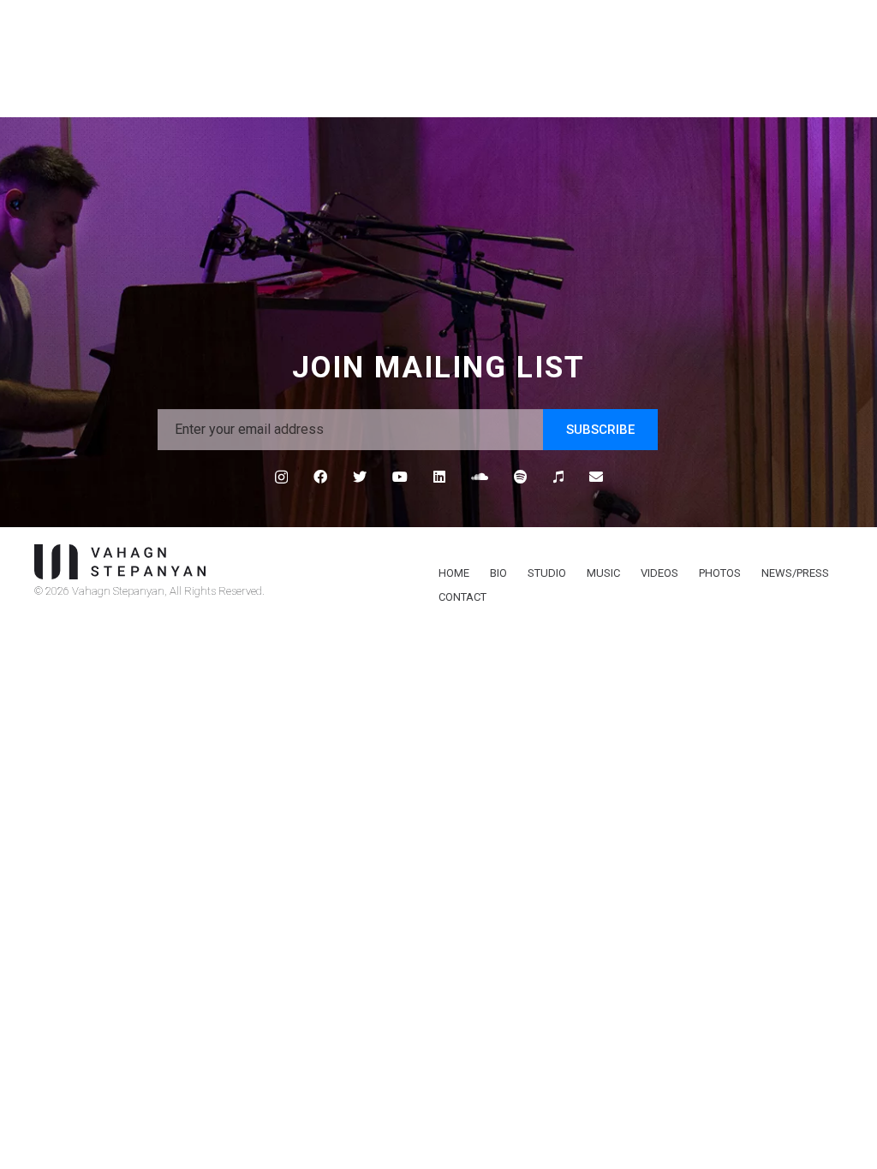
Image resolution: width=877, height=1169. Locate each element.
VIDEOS (659, 573)
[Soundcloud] (479, 477)
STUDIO (547, 573)
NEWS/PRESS (795, 573)
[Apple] (558, 477)
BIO (498, 573)
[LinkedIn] (439, 477)
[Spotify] (521, 477)
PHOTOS (720, 573)
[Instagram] (281, 477)
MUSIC (603, 573)
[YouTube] (400, 477)
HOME (453, 573)
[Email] (596, 477)
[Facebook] (320, 477)
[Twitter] (360, 477)
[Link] (226, 561)
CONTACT (462, 596)
